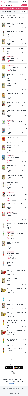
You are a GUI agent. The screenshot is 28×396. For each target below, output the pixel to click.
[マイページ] (26, 2)
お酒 (6, 358)
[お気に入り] (20, 2)
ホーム (2, 358)
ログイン (24, 5)
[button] (22, 27)
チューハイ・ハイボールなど (15, 358)
